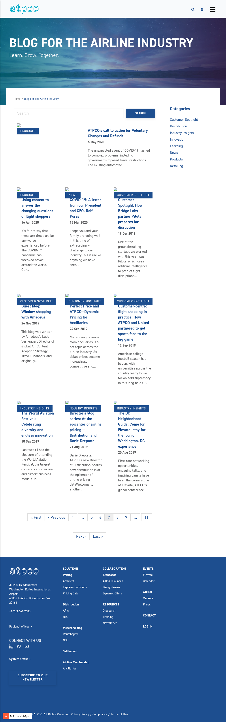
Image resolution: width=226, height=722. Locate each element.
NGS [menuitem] (65, 640)
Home (17, 99)
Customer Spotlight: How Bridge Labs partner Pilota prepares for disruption (130, 213)
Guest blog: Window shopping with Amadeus (36, 312)
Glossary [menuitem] (109, 611)
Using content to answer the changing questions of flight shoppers (37, 208)
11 (147, 517)
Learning (176, 146)
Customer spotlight (133, 195)
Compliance (99, 714)
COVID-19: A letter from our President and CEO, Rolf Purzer (85, 208)
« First (36, 517)
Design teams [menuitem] (111, 587)
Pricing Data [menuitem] (70, 593)
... (82, 517)
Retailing (176, 166)
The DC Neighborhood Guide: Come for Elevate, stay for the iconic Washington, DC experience (131, 430)
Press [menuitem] (147, 604)
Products (27, 131)
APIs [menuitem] (66, 611)
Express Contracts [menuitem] (75, 587)
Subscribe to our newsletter (33, 677)
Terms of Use (119, 714)
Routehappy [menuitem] (70, 634)
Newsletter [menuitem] (110, 623)
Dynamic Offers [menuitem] (112, 593)
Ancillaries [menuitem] (70, 668)
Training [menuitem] (108, 617)
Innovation (177, 139)
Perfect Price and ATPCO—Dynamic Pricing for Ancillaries (84, 314)
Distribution (178, 126)
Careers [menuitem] (148, 598)
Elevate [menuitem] (148, 575)
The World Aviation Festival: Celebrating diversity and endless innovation (37, 424)
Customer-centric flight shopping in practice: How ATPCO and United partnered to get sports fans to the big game (133, 323)
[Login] (202, 9)
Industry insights (34, 408)
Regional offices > (20, 626)
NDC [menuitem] (65, 617)
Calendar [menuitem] (149, 581)
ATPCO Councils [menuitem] (113, 581)
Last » (98, 536)
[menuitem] (71, 569)
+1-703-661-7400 (19, 611)
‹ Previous (56, 517)
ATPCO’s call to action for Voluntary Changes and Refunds (118, 133)
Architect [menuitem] (68, 581)
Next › (81, 536)
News (73, 195)
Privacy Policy (80, 714)
